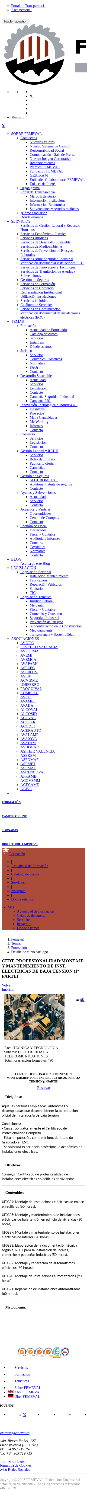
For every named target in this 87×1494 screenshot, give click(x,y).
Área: (8, 1048)
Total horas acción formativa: (25, 1060)
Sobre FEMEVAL (27, 1388)
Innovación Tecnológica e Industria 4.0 (48, 405)
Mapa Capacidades (44, 417)
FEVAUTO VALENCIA (39, 647)
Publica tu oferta (42, 463)
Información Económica (47, 205)
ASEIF (25, 676)
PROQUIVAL (31, 689)
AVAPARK (29, 664)
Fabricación (38, 580)
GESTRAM (39, 175)
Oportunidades (40, 513)
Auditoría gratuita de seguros (51, 484)
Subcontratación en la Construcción (56, 626)
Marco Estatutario (43, 196)
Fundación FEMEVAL (47, 171)
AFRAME (28, 776)
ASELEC (27, 668)
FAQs (34, 367)
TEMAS (17, 321)
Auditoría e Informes (45, 538)
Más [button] (11, 907)
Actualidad (38, 380)
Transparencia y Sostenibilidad (52, 634)
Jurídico (26, 351)
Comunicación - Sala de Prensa (52, 154)
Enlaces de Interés (43, 184)
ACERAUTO (30, 730)
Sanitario (36, 589)
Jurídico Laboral (42, 601)
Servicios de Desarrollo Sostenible (45, 242)
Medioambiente (41, 630)
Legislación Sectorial (35, 572)
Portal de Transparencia (28, 6)
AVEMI (26, 655)
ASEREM (28, 755)
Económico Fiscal (33, 526)
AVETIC (27, 643)
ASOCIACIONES (25, 639)
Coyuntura (37, 547)
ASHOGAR (29, 747)
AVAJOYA (28, 739)
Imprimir (8, 989)
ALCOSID (28, 714)
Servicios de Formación (37, 284)
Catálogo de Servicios (36, 305)
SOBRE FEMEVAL (26, 134)
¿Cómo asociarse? (33, 213)
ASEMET (27, 764)
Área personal (21, 10)
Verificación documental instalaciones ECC (52, 263)
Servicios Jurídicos (34, 238)
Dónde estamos (31, 217)
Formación (28, 326)
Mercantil (37, 605)
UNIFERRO (29, 684)
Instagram (37, 342)
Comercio (27, 434)
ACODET (28, 726)
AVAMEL (28, 701)
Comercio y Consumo (46, 614)
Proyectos (37, 413)
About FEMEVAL (27, 1392)
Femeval (17, 939)
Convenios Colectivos (46, 359)
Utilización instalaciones (38, 296)
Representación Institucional (41, 292)
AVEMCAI (29, 659)
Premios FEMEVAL (45, 167)
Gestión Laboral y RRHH (39, 451)
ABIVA (26, 789)
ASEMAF (28, 768)
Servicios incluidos (34, 301)
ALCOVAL (29, 710)
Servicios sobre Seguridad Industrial (46, 259)
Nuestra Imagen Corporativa (50, 159)
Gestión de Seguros (34, 280)
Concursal (37, 543)
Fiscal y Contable (42, 534)
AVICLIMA (29, 651)
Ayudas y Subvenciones (38, 493)
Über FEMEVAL (26, 1396)
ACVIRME (29, 680)
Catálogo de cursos (44, 334)
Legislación (38, 388)
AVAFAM (28, 743)
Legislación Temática (36, 597)
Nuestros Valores (42, 142)
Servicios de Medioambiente (41, 246)
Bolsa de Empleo (42, 459)
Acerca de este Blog (35, 563)
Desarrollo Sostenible (36, 376)
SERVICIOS (20, 221)
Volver (7, 985)
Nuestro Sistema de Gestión (50, 146)
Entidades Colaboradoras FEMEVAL (57, 180)
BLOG (16, 559)
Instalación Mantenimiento (49, 576)
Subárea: (10, 1052)
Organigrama (30, 188)
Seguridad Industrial (44, 618)
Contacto (36, 372)
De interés (37, 409)
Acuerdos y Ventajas (35, 509)
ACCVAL (28, 718)
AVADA (26, 705)
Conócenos (28, 138)
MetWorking (39, 422)
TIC (33, 593)
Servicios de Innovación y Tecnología (48, 267)
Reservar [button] (43, 1088)
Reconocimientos (42, 163)
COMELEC (29, 693)
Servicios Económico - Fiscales (43, 234)
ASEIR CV (29, 672)
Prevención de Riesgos (46, 622)
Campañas (37, 467)
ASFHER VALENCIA (37, 751)
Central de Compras (44, 518)
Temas (16, 943)
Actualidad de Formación (48, 330)
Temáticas (21, 1381)
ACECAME (29, 785)
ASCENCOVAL (33, 772)
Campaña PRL (41, 401)
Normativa (37, 363)
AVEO (25, 697)
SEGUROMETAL (44, 480)
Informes (36, 426)
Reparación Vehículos (46, 584)
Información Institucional (48, 200)
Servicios (36, 338)
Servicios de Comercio (37, 288)
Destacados (38, 530)
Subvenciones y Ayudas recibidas (54, 209)
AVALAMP (29, 735)
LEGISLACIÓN (23, 568)
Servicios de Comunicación (40, 309)
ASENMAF (29, 760)
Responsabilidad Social (47, 150)
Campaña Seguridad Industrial (52, 397)
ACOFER (27, 722)
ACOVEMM (30, 780)
